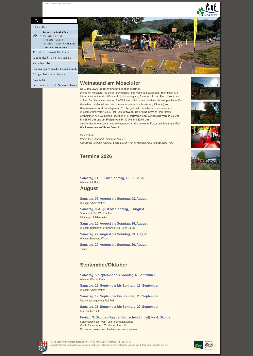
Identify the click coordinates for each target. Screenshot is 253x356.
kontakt (66, 4)
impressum (56, 4)
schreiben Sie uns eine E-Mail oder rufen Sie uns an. (143, 345)
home (47, 4)
